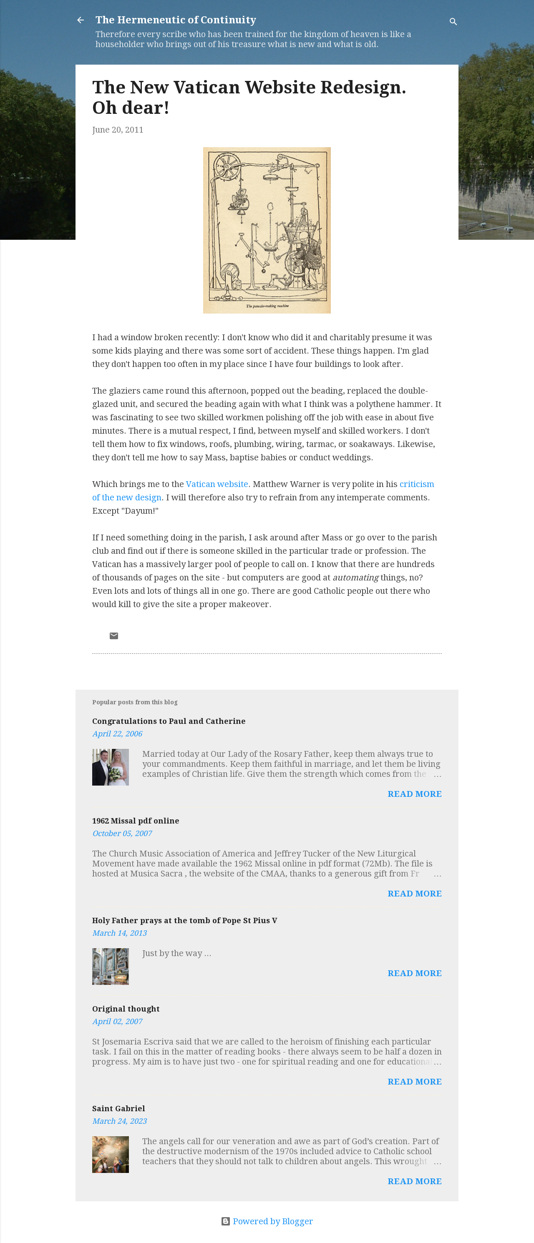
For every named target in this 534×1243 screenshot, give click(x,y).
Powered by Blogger (272, 1221)
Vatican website (217, 484)
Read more (415, 794)
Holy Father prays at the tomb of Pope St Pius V (184, 920)
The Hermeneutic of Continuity (176, 20)
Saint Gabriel (118, 1108)
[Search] (453, 22)
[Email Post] (114, 638)
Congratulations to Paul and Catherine (169, 721)
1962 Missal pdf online (135, 820)
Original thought (126, 1008)
